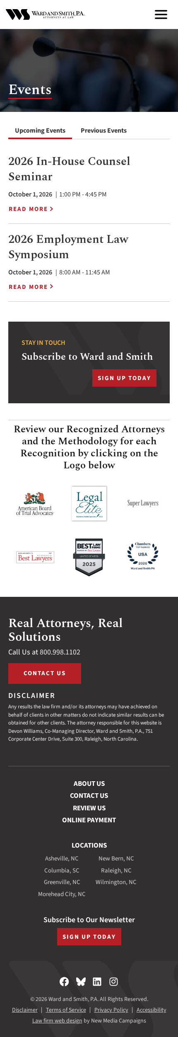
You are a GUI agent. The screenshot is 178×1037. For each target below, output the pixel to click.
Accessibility (151, 1010)
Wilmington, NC (116, 882)
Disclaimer (25, 1010)
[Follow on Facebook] (64, 981)
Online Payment (89, 820)
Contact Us (45, 673)
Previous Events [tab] (104, 130)
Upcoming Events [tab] (40, 130)
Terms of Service (66, 1010)
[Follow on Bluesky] (81, 981)
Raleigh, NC (116, 870)
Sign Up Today (124, 378)
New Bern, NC (116, 858)
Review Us (89, 808)
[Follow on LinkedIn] (97, 981)
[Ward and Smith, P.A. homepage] (45, 14)
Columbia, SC (61, 870)
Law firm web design (57, 1021)
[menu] (161, 14)
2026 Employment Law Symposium (68, 246)
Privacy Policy (111, 1010)
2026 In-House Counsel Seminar (69, 169)
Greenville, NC (62, 882)
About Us (89, 784)
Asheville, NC (62, 858)
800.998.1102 (60, 652)
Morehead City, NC (62, 894)
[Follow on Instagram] (113, 981)
